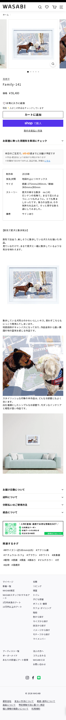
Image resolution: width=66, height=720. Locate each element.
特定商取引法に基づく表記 (31, 704)
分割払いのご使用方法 (15, 504)
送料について (10, 497)
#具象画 (56, 555)
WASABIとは (39, 659)
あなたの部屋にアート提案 (15, 659)
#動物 (6, 560)
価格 (5, 93)
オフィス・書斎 (40, 603)
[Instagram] (27, 677)
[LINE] (39, 677)
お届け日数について (14, 489)
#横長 (23, 560)
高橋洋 (6, 79)
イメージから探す (41, 630)
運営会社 (7, 701)
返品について (10, 512)
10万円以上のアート (12, 606)
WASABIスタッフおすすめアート (16, 596)
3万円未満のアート (12, 602)
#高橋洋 (16, 564)
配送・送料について (46, 701)
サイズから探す (40, 621)
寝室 (35, 590)
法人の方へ (38, 651)
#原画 (14, 560)
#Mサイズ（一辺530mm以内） (19, 550)
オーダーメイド (10, 655)
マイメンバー (39, 638)
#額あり (32, 560)
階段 (35, 612)
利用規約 (36, 708)
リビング (37, 586)
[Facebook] (33, 677)
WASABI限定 (9, 590)
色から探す (38, 616)
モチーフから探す (41, 634)
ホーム (6, 14)
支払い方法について (24, 701)
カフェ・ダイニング (42, 608)
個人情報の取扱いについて (15, 708)
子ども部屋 (38, 599)
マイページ (8, 581)
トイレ (36, 594)
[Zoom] (53, 64)
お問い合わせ (39, 664)
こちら (47, 160)
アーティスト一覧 (11, 651)
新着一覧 (7, 586)
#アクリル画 (42, 550)
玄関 (35, 581)
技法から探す (39, 625)
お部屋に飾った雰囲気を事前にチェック (25, 140)
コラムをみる (39, 655)
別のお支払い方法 (33, 130)
